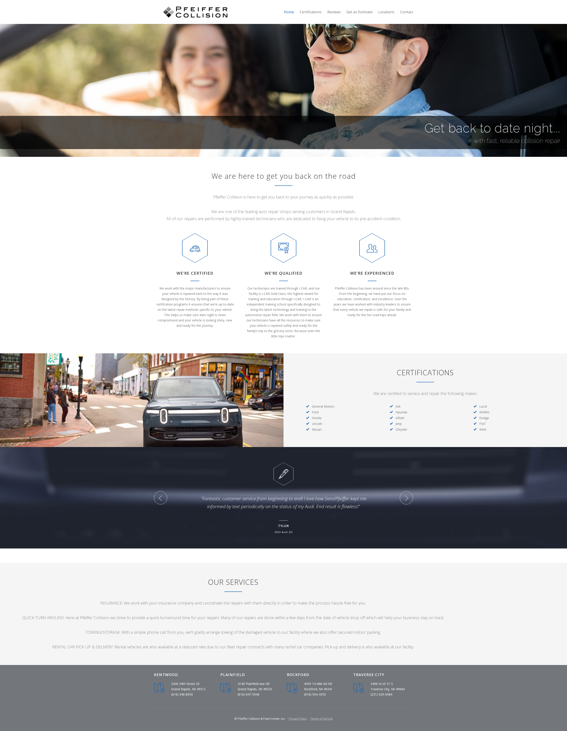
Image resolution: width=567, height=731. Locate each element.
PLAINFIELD (232, 674)
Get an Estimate (359, 12)
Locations (386, 12)
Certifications (311, 12)
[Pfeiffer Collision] (195, 12)
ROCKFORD (298, 674)
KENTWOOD (166, 674)
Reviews (334, 12)
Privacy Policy (298, 719)
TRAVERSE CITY (368, 674)
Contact (406, 12)
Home (289, 12)
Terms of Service (321, 719)
